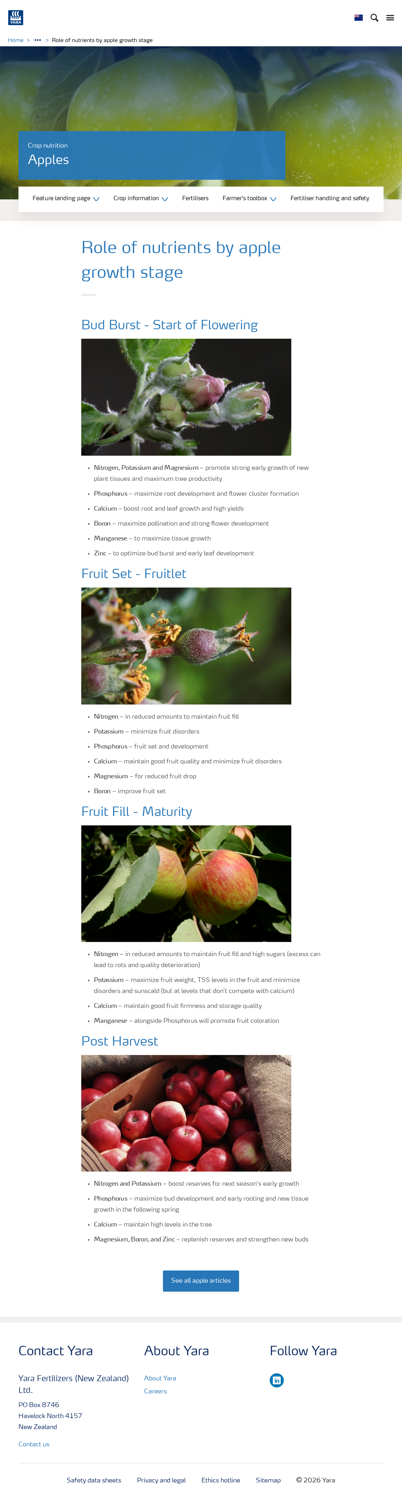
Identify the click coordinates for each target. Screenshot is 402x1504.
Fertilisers (195, 199)
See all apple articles (201, 1281)
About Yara (160, 1379)
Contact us (33, 1445)
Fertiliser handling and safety (330, 199)
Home (16, 40)
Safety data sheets (94, 1481)
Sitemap (268, 1481)
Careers (155, 1392)
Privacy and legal (161, 1481)
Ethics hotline (220, 1481)
